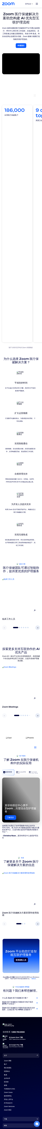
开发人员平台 (8, 1099)
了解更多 (10, 817)
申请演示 (22, 46)
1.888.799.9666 (18, 1032)
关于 (5, 1055)
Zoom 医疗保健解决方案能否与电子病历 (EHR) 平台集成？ (17, 1003)
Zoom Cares (8, 1092)
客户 (5, 1064)
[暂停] (34, 95)
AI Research (8, 1103)
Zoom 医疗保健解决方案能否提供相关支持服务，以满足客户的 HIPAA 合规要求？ (18, 1009)
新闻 (5, 1085)
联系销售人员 (21, 960)
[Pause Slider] (35, 746)
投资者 (6, 1082)
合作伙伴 (7, 1078)
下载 (5, 1119)
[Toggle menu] (37, 4)
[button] (37, 627)
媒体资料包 (8, 1096)
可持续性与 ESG (9, 1089)
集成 (5, 1075)
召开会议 (28, 4)
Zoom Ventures (9, 1106)
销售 (5, 1125)
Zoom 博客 (7, 1061)
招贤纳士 (7, 1071)
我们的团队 (8, 1068)
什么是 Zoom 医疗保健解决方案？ (15, 998)
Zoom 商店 (7, 1110)
